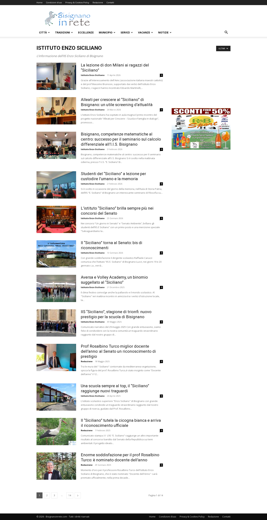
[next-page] (78, 495)
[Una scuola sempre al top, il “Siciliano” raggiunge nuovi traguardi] (56, 397)
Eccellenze (86, 32)
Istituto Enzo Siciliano (92, 75)
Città (43, 32)
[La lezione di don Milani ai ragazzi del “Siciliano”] (56, 76)
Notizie (163, 32)
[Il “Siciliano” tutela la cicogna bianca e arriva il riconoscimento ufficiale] (56, 431)
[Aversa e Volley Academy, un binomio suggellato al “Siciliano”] (56, 288)
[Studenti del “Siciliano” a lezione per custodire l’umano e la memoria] (56, 185)
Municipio (105, 32)
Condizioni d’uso (54, 2)
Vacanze (144, 32)
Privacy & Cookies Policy (77, 2)
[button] (226, 33)
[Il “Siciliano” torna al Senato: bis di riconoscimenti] (56, 254)
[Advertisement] (164, 18)
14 (69, 495)
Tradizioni (62, 32)
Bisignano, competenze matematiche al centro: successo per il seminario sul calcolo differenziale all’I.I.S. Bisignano (121, 139)
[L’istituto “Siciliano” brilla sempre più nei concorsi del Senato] (56, 219)
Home (40, 2)
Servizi (125, 32)
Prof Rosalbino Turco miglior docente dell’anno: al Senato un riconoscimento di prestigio (118, 351)
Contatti (110, 2)
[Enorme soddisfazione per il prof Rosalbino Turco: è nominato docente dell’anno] (56, 466)
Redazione (98, 2)
